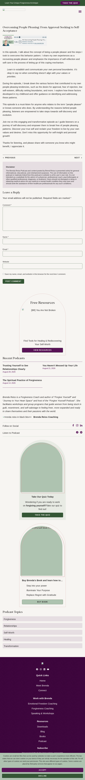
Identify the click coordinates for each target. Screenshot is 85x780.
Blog (42, 731)
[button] (80, 11)
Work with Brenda (42, 698)
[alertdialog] (42, 3)
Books (43, 736)
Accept (42, 770)
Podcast (42, 741)
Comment (7, 205)
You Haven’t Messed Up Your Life (60, 365)
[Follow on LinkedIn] (44, 669)
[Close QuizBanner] (83, 3)
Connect (42, 690)
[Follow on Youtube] (48, 669)
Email (5, 249)
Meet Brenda (42, 685)
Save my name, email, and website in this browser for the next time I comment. (35, 274)
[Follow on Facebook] (37, 669)
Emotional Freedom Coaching (42, 703)
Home (42, 680)
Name (6, 237)
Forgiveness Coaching (42, 708)
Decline (42, 776)
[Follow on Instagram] (41, 669)
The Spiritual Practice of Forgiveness (22, 380)
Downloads (42, 726)
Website (6, 262)
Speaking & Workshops (42, 713)
